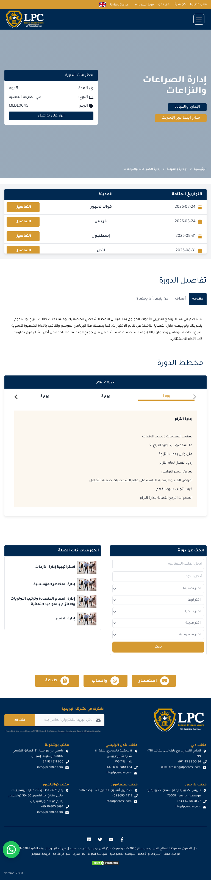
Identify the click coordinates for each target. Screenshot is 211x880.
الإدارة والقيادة (177, 169)
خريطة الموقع (41, 854)
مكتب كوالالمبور (56, 785)
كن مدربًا (180, 4)
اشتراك (19, 720)
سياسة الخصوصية (122, 854)
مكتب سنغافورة (124, 785)
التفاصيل (23, 207)
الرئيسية (200, 169)
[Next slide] (16, 396)
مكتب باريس (196, 785)
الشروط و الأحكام (149, 854)
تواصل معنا (172, 854)
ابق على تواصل (51, 116)
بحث (158, 647)
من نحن (163, 4)
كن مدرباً (79, 854)
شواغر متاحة (61, 854)
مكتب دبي (199, 745)
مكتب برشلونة (57, 745)
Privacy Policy (65, 731)
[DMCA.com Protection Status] (105, 863)
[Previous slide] (194, 396)
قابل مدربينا (198, 4)
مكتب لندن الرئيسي (122, 745)
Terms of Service (85, 731)
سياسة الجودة (97, 854)
